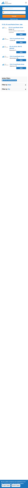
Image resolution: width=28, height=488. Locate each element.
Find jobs (14, 16)
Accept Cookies (6, 485)
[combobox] (14, 8)
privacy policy (20, 483)
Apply (21, 34)
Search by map (14, 19)
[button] (14, 85)
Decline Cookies (16, 485)
